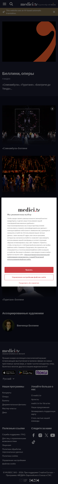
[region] (28, 242)
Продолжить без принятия (29, 283)
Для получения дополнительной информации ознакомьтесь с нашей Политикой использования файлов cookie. (28, 257)
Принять (29, 270)
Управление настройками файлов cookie (29, 277)
